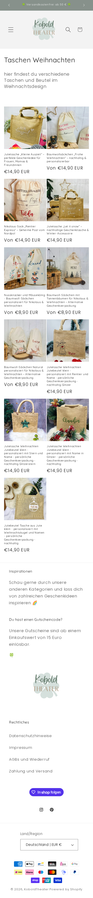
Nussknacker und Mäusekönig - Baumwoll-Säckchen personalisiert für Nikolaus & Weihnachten (24, 300)
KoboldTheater (36, 889)
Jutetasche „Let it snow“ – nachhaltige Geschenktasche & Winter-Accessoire (68, 230)
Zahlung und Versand (31, 771)
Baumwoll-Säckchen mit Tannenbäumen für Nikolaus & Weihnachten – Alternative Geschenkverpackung (67, 300)
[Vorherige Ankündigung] (9, 5)
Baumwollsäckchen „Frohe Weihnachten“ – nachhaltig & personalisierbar (66, 158)
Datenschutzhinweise (30, 735)
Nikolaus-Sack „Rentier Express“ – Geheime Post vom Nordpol (24, 230)
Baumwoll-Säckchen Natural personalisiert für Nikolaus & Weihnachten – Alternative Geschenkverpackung (24, 372)
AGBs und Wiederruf (29, 759)
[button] (11, 30)
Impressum (20, 747)
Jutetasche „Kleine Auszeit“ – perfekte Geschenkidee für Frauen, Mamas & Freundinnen (24, 160)
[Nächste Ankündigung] (84, 5)
